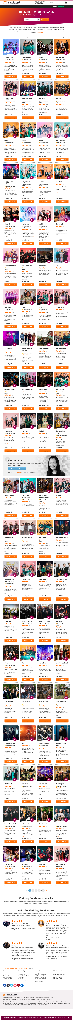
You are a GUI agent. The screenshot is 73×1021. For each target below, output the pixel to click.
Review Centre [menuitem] (6, 975)
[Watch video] (14, 53)
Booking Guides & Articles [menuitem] (59, 974)
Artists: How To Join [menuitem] (57, 975)
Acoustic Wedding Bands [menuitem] (23, 975)
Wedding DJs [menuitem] (21, 978)
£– (29, 37)
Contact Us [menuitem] (5, 973)
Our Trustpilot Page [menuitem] (7, 977)
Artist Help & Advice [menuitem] (57, 977)
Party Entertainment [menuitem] (39, 975)
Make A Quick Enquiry (17, 469)
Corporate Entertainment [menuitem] (40, 974)
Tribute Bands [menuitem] (21, 977)
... (40, 70)
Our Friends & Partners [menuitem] (58, 978)
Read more (40, 32)
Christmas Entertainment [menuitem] (40, 977)
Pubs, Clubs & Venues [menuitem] (40, 980)
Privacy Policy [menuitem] (6, 980)
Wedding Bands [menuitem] (21, 974)
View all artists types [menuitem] (22, 980)
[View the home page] (11, 2)
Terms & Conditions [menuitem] (7, 978)
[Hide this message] (68, 1017)
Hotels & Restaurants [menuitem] (39, 981)
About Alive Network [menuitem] (57, 973)
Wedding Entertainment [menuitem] (40, 973)
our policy (15, 1019)
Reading (26, 903)
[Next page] (46, 890)
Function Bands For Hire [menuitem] (23, 973)
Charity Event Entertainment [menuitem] (41, 978)
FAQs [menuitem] (4, 974)
